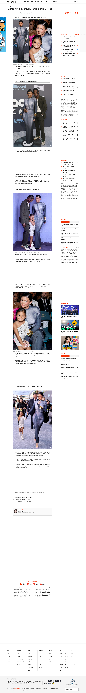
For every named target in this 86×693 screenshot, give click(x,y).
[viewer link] (51, 62)
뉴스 (39, 653)
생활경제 (66, 656)
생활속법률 (30, 659)
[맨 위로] (83, 688)
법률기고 (29, 670)
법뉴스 (29, 653)
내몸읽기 (40, 656)
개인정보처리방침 (17, 688)
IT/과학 (61, 664)
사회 (61, 659)
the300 (37, 1)
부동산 (61, 661)
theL (42, 1)
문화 (66, 661)
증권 (32, 1)
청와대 (18, 656)
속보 (61, 670)
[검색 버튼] (75, 1)
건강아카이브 (41, 661)
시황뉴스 (8, 653)
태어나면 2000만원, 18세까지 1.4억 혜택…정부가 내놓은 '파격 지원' (69, 51)
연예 (71, 650)
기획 (50, 661)
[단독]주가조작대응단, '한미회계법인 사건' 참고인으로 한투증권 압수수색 (69, 80)
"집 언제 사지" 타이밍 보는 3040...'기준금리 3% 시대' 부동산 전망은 (69, 84)
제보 (71, 667)
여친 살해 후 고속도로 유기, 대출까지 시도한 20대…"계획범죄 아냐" (69, 55)
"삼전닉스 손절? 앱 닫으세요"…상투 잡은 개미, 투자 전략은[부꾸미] (69, 88)
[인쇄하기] (78, 13)
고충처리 (51, 688)
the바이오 (48, 1)
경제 (66, 653)
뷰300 (18, 664)
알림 (71, 670)
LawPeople (30, 667)
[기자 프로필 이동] (16, 511)
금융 (61, 653)
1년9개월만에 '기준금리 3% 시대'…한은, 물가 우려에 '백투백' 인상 (69, 164)
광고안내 (36, 688)
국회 (18, 653)
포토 (71, 661)
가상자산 (8, 661)
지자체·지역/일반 (20, 661)
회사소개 (8, 688)
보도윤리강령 (55, 688)
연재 (50, 659)
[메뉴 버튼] (77, 1)
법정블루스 (30, 661)
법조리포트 (30, 656)
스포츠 (72, 653)
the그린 (40, 667)
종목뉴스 (8, 656)
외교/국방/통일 (20, 659)
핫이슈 (50, 656)
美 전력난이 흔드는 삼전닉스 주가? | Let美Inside (69, 332)
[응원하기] (22, 510)
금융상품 (8, 659)
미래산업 (61, 667)
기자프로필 (73, 664)
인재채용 (12, 688)
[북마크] (75, 13)
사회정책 (66, 659)
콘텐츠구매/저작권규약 (45, 688)
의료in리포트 (41, 659)
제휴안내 (39, 688)
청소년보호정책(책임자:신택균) (26, 688)
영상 (71, 659)
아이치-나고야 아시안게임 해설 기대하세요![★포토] (70, 317)
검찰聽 (29, 664)
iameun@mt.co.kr (21, 511)
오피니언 (66, 667)
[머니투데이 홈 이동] (11, 679)
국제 (10, 6)
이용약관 (32, 688)
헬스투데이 (41, 664)
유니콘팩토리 (55, 1)
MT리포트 (26, 1)
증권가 (8, 664)
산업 (61, 656)
